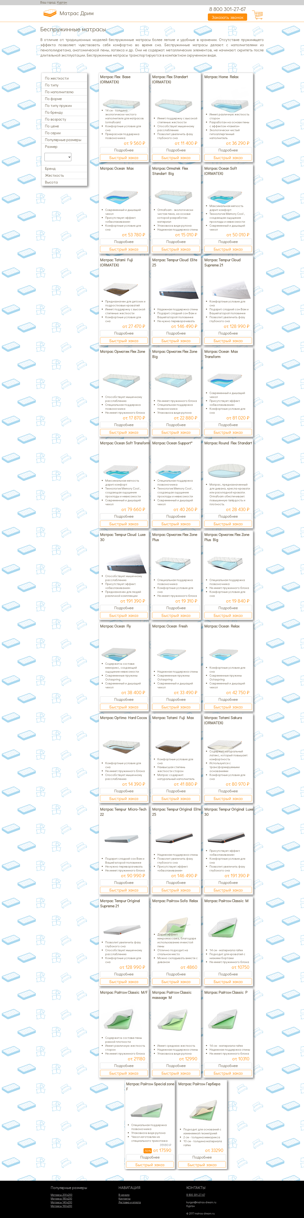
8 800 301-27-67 (227, 8)
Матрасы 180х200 (61, 1198)
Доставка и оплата (129, 1202)
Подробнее (124, 149)
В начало (123, 1195)
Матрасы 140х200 (61, 1202)
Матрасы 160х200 (61, 1206)
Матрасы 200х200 (61, 1195)
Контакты (124, 1198)
